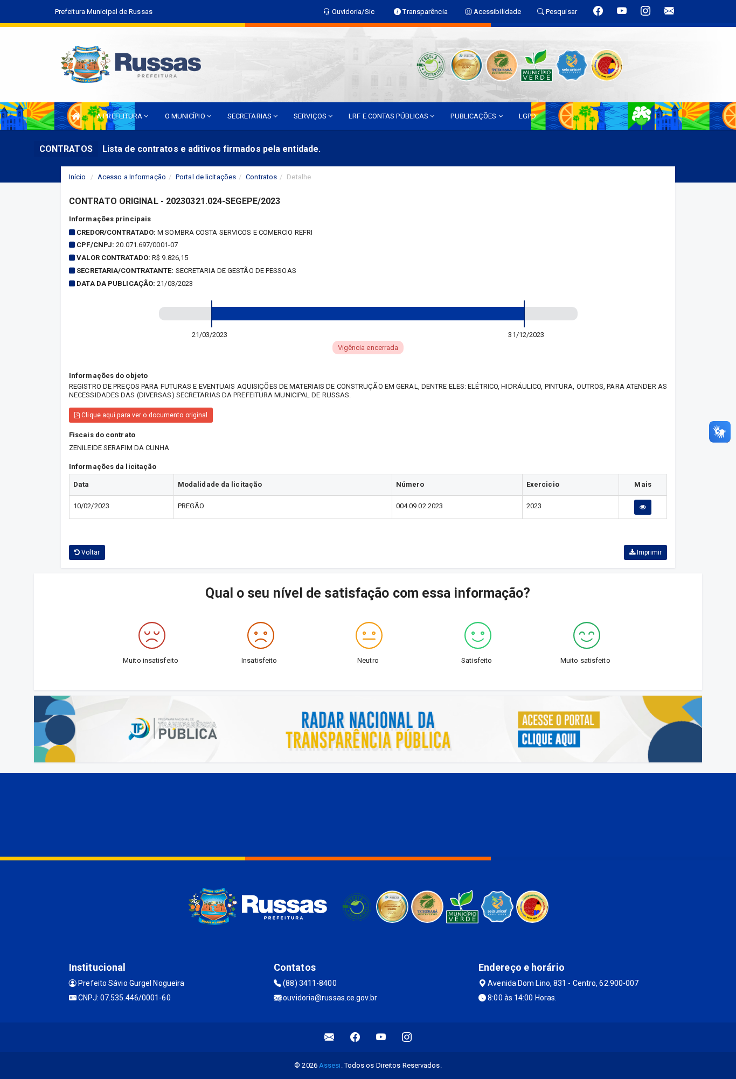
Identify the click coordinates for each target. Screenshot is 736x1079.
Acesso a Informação (132, 177)
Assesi (330, 1065)
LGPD (527, 116)
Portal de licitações (206, 177)
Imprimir (648, 552)
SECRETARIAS (250, 116)
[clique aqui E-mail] (329, 1037)
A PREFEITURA (120, 116)
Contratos (261, 177)
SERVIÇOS (311, 116)
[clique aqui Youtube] (381, 1037)
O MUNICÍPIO (186, 116)
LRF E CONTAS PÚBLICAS (389, 116)
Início (77, 177)
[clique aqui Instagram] (407, 1037)
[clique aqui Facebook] (355, 1037)
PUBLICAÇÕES (474, 116)
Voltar (90, 552)
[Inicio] (76, 116)
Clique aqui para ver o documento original (143, 415)
